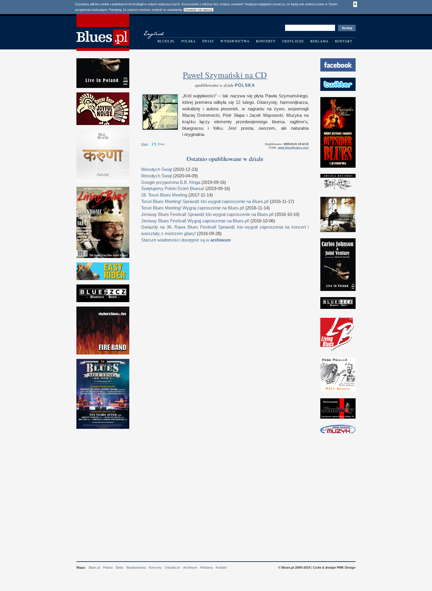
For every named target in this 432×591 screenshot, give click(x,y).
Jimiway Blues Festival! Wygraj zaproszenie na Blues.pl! (195, 221)
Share (144, 144)
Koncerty (266, 41)
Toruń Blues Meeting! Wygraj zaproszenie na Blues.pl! (192, 208)
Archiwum (190, 567)
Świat (208, 41)
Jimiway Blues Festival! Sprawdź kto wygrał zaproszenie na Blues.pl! (207, 214)
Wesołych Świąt (156, 169)
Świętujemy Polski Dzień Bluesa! (172, 188)
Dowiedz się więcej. (198, 9)
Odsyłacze (293, 41)
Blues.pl (166, 41)
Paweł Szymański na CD (225, 74)
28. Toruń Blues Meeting (164, 195)
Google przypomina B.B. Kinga (170, 182)
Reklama (319, 41)
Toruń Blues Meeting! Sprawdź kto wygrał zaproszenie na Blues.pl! (205, 201)
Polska (188, 41)
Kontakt (343, 41)
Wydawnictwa (235, 41)
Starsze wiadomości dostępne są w (186, 240)
